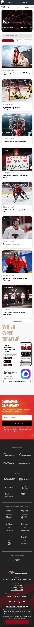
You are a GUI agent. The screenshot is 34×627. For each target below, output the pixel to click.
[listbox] (24, 28)
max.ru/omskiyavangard (17, 381)
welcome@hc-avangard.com (17, 596)
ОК (17, 622)
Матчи (18, 41)
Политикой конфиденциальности (14, 431)
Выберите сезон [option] (22, 27)
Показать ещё (17, 321)
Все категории (7, 41)
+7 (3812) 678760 (17, 590)
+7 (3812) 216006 (17, 587)
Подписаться (17, 423)
